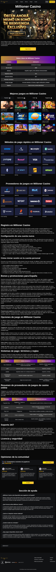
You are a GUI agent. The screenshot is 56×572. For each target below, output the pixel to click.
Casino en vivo (20, 97)
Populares (6, 97)
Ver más (28, 482)
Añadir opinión (48, 462)
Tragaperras (47, 97)
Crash (34, 97)
